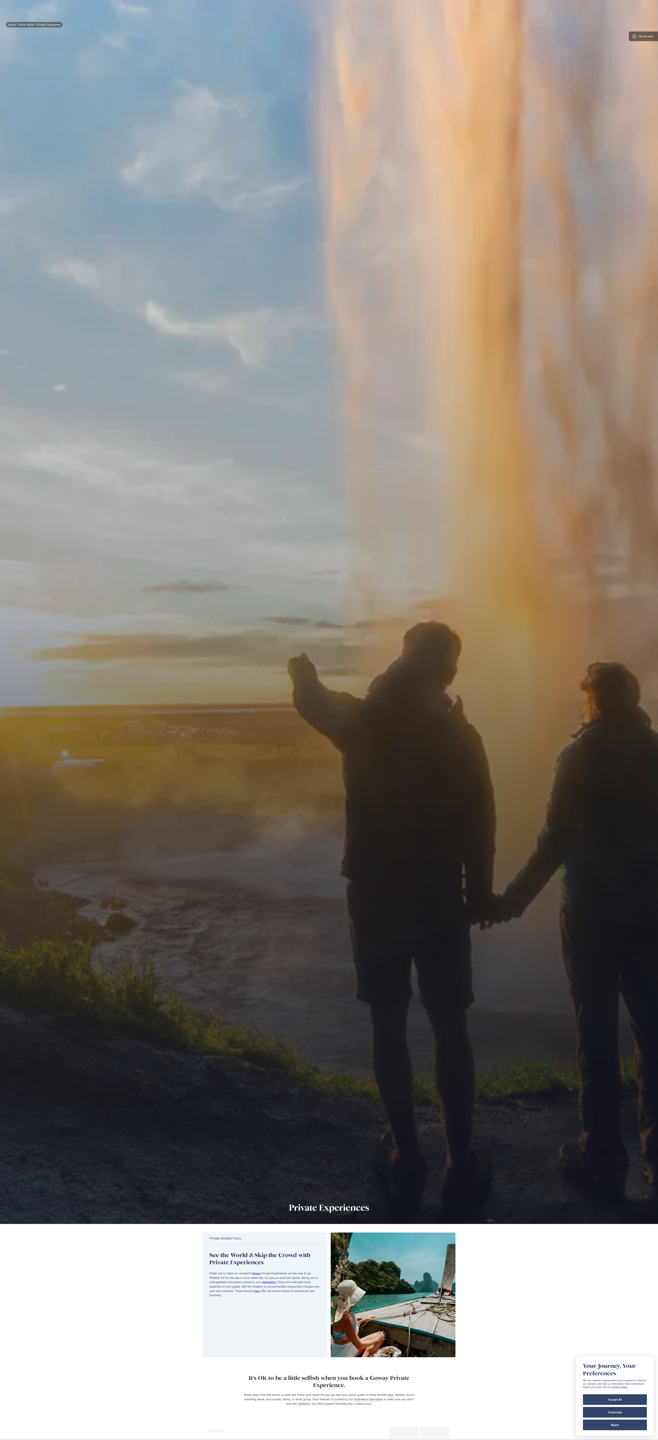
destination (269, 1282)
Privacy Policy (619, 1387)
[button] (643, 36)
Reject (615, 1425)
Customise (615, 1412)
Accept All (615, 1399)
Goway (256, 1273)
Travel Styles (26, 24)
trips (256, 1291)
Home (12, 24)
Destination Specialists (368, 1399)
